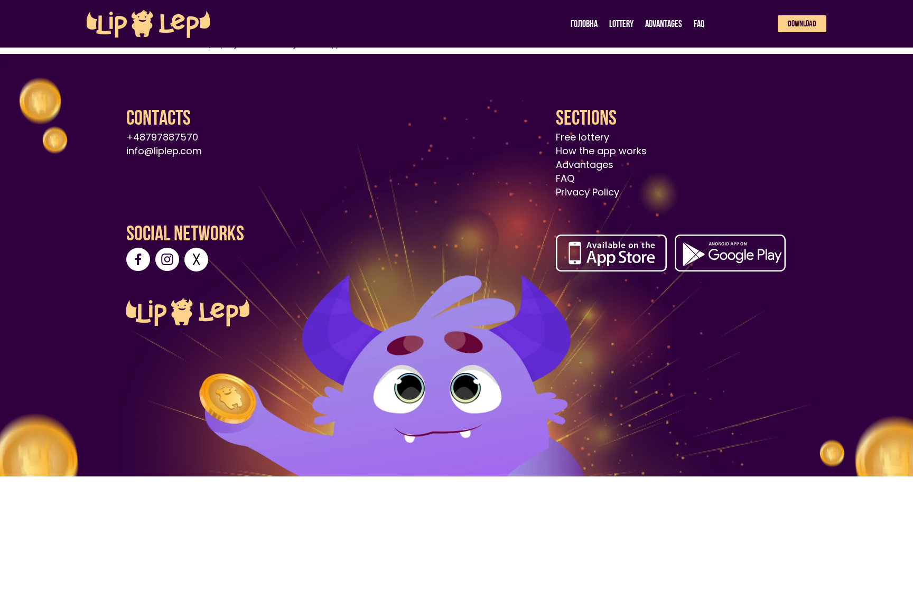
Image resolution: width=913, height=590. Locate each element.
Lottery (621, 23)
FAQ (699, 23)
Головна (584, 23)
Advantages (663, 23)
